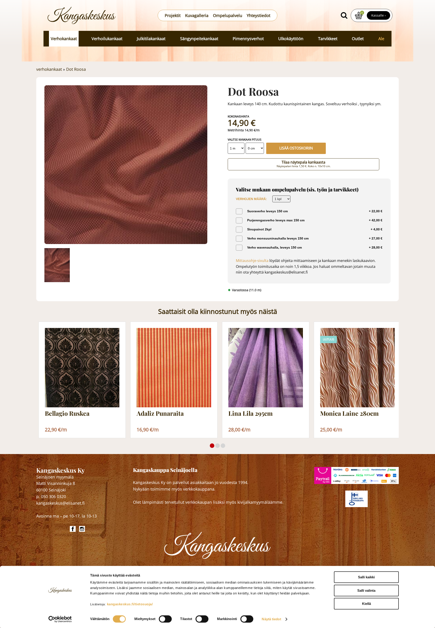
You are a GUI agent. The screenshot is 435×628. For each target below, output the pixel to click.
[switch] (165, 619)
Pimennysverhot (248, 38)
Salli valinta (366, 590)
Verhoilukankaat (107, 38)
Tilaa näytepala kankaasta (304, 164)
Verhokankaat (64, 38)
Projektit (173, 15)
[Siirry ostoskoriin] (358, 15)
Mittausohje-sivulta (252, 260)
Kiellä (366, 604)
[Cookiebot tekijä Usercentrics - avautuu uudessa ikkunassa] (60, 619)
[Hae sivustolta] (343, 15)
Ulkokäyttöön (290, 38)
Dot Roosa (76, 69)
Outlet (358, 38)
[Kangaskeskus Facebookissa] (73, 529)
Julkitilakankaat (151, 38)
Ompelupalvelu (227, 15)
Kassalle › (378, 15)
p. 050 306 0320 (51, 496)
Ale (381, 38)
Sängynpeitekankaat (199, 38)
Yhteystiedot (258, 15)
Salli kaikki (366, 577)
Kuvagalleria (196, 15)
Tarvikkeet (327, 38)
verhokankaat (49, 69)
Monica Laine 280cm (349, 413)
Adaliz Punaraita (160, 413)
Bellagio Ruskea (67, 413)
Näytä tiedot (271, 619)
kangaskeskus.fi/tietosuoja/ (130, 604)
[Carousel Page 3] (223, 445)
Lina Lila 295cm (250, 413)
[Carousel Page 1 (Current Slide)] (212, 445)
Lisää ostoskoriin (296, 148)
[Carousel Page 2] (217, 445)
